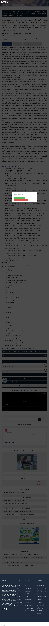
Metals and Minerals (41, 608)
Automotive (39, 602)
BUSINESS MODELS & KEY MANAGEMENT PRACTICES (29, 606)
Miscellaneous (40, 613)
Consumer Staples (41, 604)
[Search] (43, 2)
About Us (19, 584)
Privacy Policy (20, 588)
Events (18, 585)
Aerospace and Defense (42, 584)
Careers (19, 587)
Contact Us (19, 599)
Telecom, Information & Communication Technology (42, 598)
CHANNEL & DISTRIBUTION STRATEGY (28, 595)
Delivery (19, 593)
